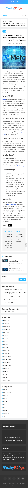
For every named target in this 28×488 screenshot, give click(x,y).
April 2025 (5, 344)
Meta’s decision (11, 204)
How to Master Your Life (10, 433)
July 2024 (5, 371)
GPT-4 (4, 99)
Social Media (6, 413)
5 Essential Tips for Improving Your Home (13, 289)
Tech (4, 31)
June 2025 (5, 338)
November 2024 (7, 359)
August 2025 (6, 332)
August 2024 (6, 368)
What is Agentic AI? (14, 269)
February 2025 (6, 350)
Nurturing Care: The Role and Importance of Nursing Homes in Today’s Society (15, 436)
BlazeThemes (20, 485)
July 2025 (5, 335)
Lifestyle (5, 410)
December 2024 (7, 356)
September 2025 (7, 329)
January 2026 (6, 323)
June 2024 (5, 374)
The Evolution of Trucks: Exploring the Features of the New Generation (13, 441)
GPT (10, 225)
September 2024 (7, 365)
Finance (5, 398)
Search (4, 276)
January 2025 (6, 353)
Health (4, 404)
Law (4, 407)
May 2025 (5, 341)
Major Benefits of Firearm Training (11, 299)
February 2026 (6, 320)
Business (5, 389)
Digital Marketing (7, 392)
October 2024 (6, 362)
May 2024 (5, 377)
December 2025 (7, 326)
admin (5, 43)
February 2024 (6, 380)
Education (5, 395)
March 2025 (6, 347)
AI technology (20, 166)
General (5, 401)
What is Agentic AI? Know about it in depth (16, 260)
